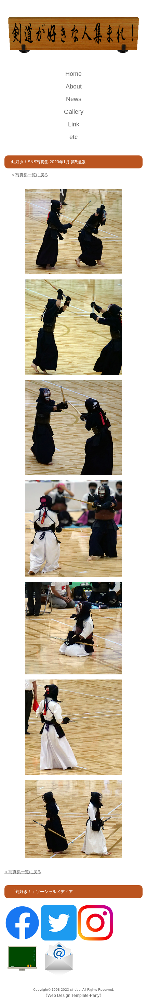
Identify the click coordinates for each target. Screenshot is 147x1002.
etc (73, 137)
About (74, 86)
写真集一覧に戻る (31, 175)
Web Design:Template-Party (73, 995)
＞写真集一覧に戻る (22, 871)
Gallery (73, 111)
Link (73, 124)
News (73, 99)
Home (73, 73)
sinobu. (76, 989)
